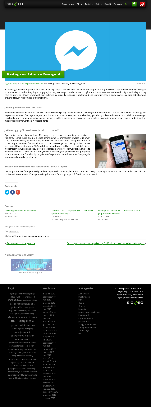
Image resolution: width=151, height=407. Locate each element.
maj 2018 (47, 309)
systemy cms (17, 362)
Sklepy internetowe (87, 324)
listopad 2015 (49, 389)
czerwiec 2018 (49, 306)
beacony (23, 297)
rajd (27, 349)
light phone (32, 317)
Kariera (99, 4)
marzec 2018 (48, 315)
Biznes (81, 299)
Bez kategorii (84, 296)
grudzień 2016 (49, 361)
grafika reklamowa (19, 307)
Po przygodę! (84, 315)
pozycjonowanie (22, 332)
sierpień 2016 (49, 367)
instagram (15, 313)
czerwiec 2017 (49, 343)
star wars (33, 359)
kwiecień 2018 (49, 312)
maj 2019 (47, 299)
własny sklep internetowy (18, 378)
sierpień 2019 (49, 293)
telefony (22, 365)
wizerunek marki (30, 375)
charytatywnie (22, 300)
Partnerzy (118, 4)
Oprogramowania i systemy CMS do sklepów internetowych (106, 243)
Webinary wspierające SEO (32, 272)
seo (31, 349)
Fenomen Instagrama (20, 243)
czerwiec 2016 (49, 373)
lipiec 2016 (47, 370)
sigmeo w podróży (28, 352)
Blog (127, 4)
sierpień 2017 (49, 336)
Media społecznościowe (31, 83)
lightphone (22, 317)
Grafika (81, 306)
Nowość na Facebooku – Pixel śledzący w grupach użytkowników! (119, 212)
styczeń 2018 (49, 321)
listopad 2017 (49, 327)
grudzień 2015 (49, 385)
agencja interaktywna (19, 294)
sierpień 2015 (49, 398)
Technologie (83, 330)
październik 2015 (50, 391)
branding (12, 299)
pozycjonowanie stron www (22, 342)
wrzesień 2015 (49, 395)
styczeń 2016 (49, 382)
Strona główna (68, 4)
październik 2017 (50, 330)
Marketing (82, 309)
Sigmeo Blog (11, 83)
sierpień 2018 (49, 303)
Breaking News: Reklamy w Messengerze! (33, 74)
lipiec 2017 (47, 339)
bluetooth (31, 297)
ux (21, 374)
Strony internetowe (87, 327)
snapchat (24, 359)
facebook (22, 303)
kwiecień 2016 (49, 379)
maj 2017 (47, 345)
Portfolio (89, 4)
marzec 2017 (48, 352)
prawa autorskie (16, 346)
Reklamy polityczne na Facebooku (21, 210)
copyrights (32, 300)
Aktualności (83, 293)
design (13, 303)
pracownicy (83, 321)
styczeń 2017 (49, 358)
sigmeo (17, 352)
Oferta (79, 4)
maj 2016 (47, 376)
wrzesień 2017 (49, 333)
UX (79, 333)
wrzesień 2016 (49, 364)
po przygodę (27, 328)
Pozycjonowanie (85, 318)
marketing (18, 321)
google (31, 303)
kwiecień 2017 (49, 349)
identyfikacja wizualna (27, 310)
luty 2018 (47, 318)
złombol (33, 378)
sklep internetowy (19, 355)
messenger (14, 231)
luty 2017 (47, 355)
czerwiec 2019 (49, 296)
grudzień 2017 (49, 324)
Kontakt (108, 4)
